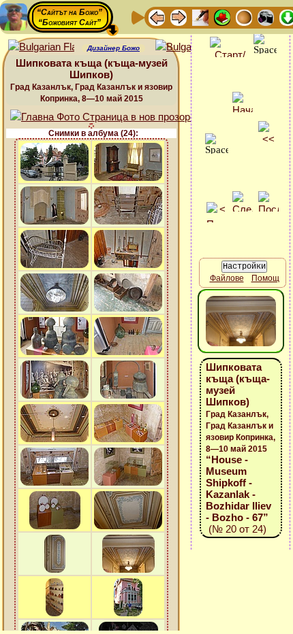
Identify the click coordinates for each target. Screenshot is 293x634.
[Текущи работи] (244, 16)
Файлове (227, 278)
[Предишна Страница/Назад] (157, 16)
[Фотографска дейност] (266, 16)
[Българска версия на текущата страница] (188, 47)
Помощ (265, 278)
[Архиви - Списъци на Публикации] (200, 16)
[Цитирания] (222, 16)
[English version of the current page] (41, 47)
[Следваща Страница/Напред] (178, 16)
